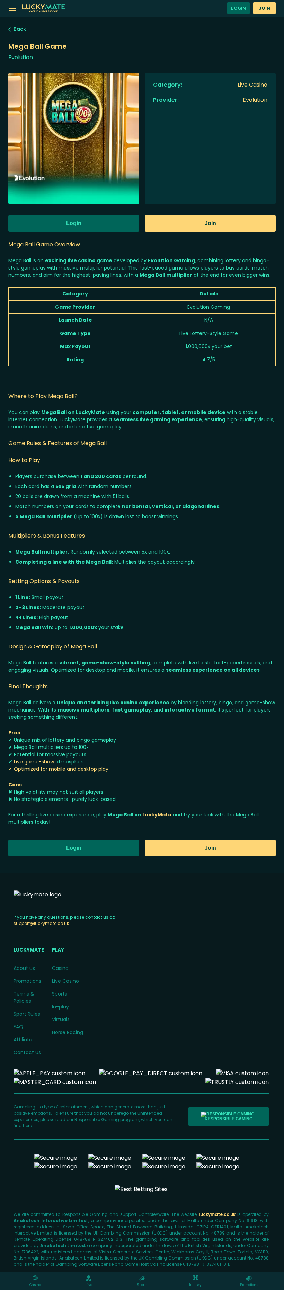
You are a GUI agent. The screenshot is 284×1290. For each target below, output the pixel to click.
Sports (59, 993)
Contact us (27, 1052)
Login (238, 8)
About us (24, 968)
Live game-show (34, 761)
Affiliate (23, 1039)
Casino (60, 968)
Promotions (27, 981)
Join (264, 8)
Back (20, 29)
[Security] (110, 1158)
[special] (141, 1189)
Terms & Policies (24, 997)
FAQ (18, 1026)
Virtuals (61, 1019)
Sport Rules (27, 1013)
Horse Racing (67, 1032)
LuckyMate (156, 814)
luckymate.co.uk (218, 1214)
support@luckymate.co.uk (41, 923)
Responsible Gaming (228, 1118)
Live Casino (65, 981)
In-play (60, 1006)
